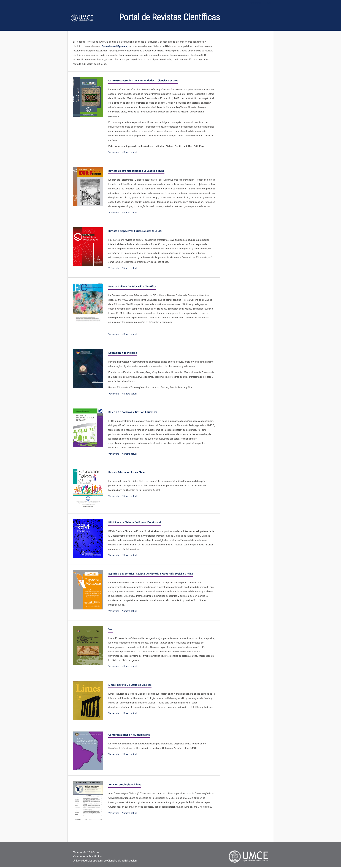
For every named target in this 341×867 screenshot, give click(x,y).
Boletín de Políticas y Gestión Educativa (132, 412)
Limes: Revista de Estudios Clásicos (129, 684)
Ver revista (113, 152)
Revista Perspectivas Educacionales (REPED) (135, 231)
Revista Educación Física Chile (126, 472)
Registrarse (255, 2)
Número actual (129, 152)
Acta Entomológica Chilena (124, 784)
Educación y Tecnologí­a (122, 352)
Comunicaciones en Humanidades (129, 734)
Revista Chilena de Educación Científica (132, 286)
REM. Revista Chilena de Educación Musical (134, 522)
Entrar (268, 2)
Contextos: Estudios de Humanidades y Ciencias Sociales (143, 80)
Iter (110, 629)
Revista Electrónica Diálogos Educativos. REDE (136, 170)
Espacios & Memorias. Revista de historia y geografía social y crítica (150, 573)
